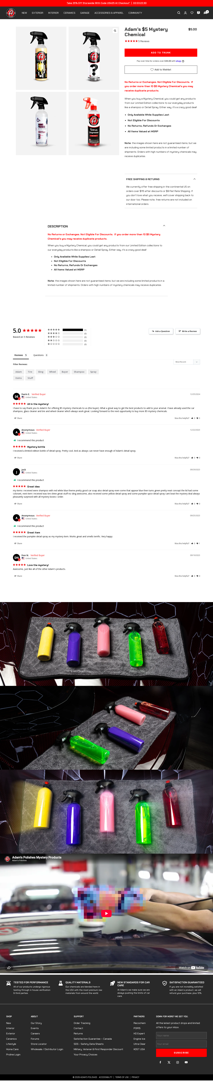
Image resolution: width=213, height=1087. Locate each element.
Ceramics (11, 1038)
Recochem (140, 1023)
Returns (78, 1033)
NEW (24, 12)
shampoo (79, 371)
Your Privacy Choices (85, 1054)
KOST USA (139, 1049)
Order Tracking (82, 1023)
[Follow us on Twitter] (169, 1062)
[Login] (185, 13)
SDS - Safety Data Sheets (89, 1044)
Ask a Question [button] (162, 331)
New (8, 1023)
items (18, 378)
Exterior (10, 1033)
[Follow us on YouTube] (186, 1062)
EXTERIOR (37, 12)
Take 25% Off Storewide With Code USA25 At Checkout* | (106, 3)
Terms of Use (122, 1077)
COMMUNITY (135, 12)
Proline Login (13, 1054)
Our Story (36, 1023)
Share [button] (19, 418)
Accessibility (105, 1077)
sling (40, 371)
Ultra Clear (139, 1044)
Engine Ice (139, 1038)
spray (93, 371)
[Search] (178, 12)
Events (35, 1028)
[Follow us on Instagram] (177, 1062)
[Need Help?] (198, 12)
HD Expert (139, 1033)
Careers (35, 1033)
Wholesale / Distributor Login (47, 1049)
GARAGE (85, 12)
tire (30, 371)
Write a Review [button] (189, 331)
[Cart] (205, 12)
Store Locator (39, 1044)
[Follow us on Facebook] (160, 1062)
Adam (18, 371)
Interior (10, 1028)
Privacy (135, 1077)
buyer (65, 371)
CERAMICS (69, 12)
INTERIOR (53, 12)
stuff (30, 378)
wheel (52, 371)
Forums (35, 1038)
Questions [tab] (38, 355)
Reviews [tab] (19, 355)
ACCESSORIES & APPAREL (108, 12)
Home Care (12, 1049)
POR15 (137, 1028)
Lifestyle (11, 1044)
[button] (193, 418)
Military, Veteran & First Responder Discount (98, 1049)
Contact (78, 1028)
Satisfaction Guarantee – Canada (93, 1038)
